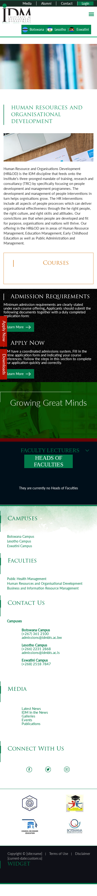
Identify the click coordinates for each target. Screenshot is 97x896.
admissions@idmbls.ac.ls (41, 652)
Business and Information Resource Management (43, 588)
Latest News (31, 708)
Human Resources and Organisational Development (44, 583)
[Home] (16, 13)
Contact (67, 3)
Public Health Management (26, 579)
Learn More (15, 327)
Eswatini (83, 29)
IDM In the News (35, 712)
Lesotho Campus (19, 541)
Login (85, 3)
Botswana (37, 29)
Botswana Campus (20, 536)
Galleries (28, 716)
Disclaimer (82, 854)
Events (27, 720)
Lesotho (60, 29)
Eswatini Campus (19, 546)
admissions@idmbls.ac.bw (42, 637)
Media (27, 3)
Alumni (46, 3)
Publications (31, 723)
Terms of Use (58, 854)
